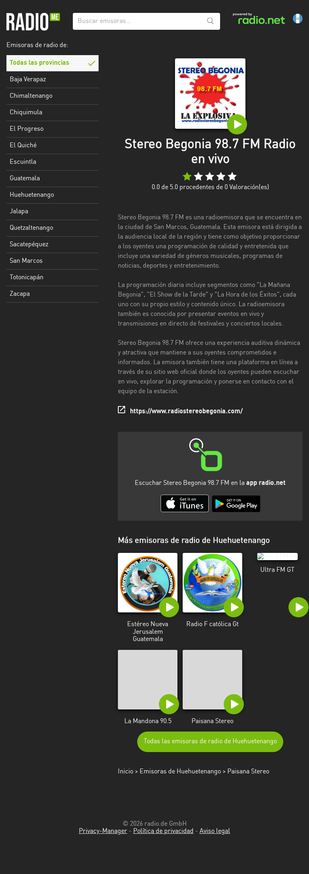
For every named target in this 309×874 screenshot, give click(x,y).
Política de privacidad (163, 831)
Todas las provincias (39, 63)
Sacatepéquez (29, 244)
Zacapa (20, 294)
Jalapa (19, 211)
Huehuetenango (32, 195)
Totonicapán (26, 277)
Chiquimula (26, 112)
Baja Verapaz (28, 79)
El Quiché (23, 145)
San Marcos (26, 261)
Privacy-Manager (103, 831)
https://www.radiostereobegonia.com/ (186, 411)
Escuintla (23, 162)
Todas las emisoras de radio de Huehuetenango (210, 741)
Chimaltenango (31, 96)
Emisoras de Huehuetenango (180, 772)
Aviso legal (215, 831)
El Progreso (26, 129)
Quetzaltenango (31, 228)
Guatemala (25, 178)
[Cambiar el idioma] (298, 18)
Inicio (125, 772)
